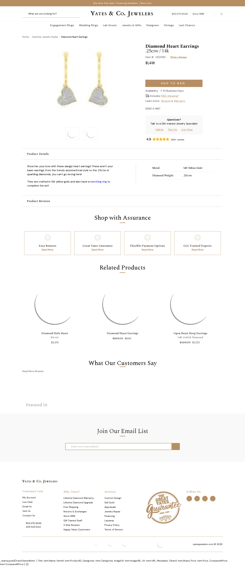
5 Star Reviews (72, 525)
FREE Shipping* (170, 96)
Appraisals (110, 507)
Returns (166, 101)
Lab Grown (110, 25)
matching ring (98, 181)
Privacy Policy (112, 525)
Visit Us (26, 511)
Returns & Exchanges (75, 511)
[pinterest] (197, 498)
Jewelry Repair (112, 511)
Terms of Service (113, 529)
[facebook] (189, 498)
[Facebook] (170, 108)
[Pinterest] (176, 108)
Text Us (172, 129)
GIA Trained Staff (73, 520)
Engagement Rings (62, 25)
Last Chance (187, 25)
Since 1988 (69, 516)
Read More (48, 249)
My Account (29, 497)
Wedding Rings (88, 25)
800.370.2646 (34, 523)
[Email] (164, 108)
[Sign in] (210, 14)
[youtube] (212, 498)
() (221, 13)
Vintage (169, 25)
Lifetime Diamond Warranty (79, 498)
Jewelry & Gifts (131, 25)
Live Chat (187, 129)
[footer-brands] (164, 507)
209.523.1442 (33, 526)
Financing (109, 516)
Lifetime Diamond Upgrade (78, 502)
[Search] (26, 14)
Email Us (27, 506)
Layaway (109, 520)
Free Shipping (71, 507)
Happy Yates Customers (77, 529)
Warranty (179, 101)
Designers (152, 25)
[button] (122, 154)
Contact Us (28, 515)
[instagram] (205, 498)
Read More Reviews (33, 371)
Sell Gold (109, 502)
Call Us (159, 129)
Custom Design (112, 498)
